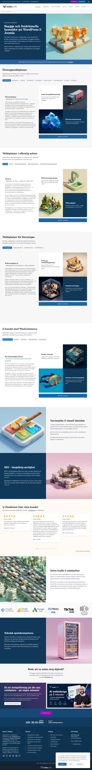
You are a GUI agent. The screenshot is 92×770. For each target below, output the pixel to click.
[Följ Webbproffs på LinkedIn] (88, 1)
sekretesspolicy (76, 760)
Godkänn (62, 764)
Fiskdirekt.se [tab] (24, 339)
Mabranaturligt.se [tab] (33, 339)
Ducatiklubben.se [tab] (39, 247)
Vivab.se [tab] (5, 164)
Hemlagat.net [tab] (30, 80)
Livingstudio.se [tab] (42, 339)
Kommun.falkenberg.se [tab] (20, 164)
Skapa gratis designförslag (12, 703)
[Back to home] (10, 6)
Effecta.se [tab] (22, 80)
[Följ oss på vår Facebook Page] (7, 756)
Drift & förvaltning (56, 6)
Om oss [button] (64, 6)
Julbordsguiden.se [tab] (58, 80)
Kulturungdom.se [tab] (7, 247)
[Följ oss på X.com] (13, 756)
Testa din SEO (82, 1)
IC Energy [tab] (66, 80)
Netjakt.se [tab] (16, 339)
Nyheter (84, 6)
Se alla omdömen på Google (82, 551)
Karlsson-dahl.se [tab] (48, 80)
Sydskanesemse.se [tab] (18, 247)
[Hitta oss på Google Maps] (19, 756)
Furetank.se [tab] (74, 80)
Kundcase (38, 6)
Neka (70, 764)
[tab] (35, 548)
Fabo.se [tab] (11, 164)
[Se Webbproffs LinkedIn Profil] (4, 756)
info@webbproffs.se (56, 722)
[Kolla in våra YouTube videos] (16, 756)
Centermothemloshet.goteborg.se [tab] (48, 164)
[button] (88, 6)
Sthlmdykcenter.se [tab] (7, 339)
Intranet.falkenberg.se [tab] (33, 164)
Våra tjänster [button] (46, 6)
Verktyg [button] (71, 6)
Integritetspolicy (77, 744)
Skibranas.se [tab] (15, 80)
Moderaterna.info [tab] (29, 247)
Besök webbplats (64, 136)
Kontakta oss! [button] (74, 1)
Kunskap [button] (77, 6)
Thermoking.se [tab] (6, 80)
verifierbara (31, 510)
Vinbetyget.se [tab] (38, 80)
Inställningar (80, 764)
